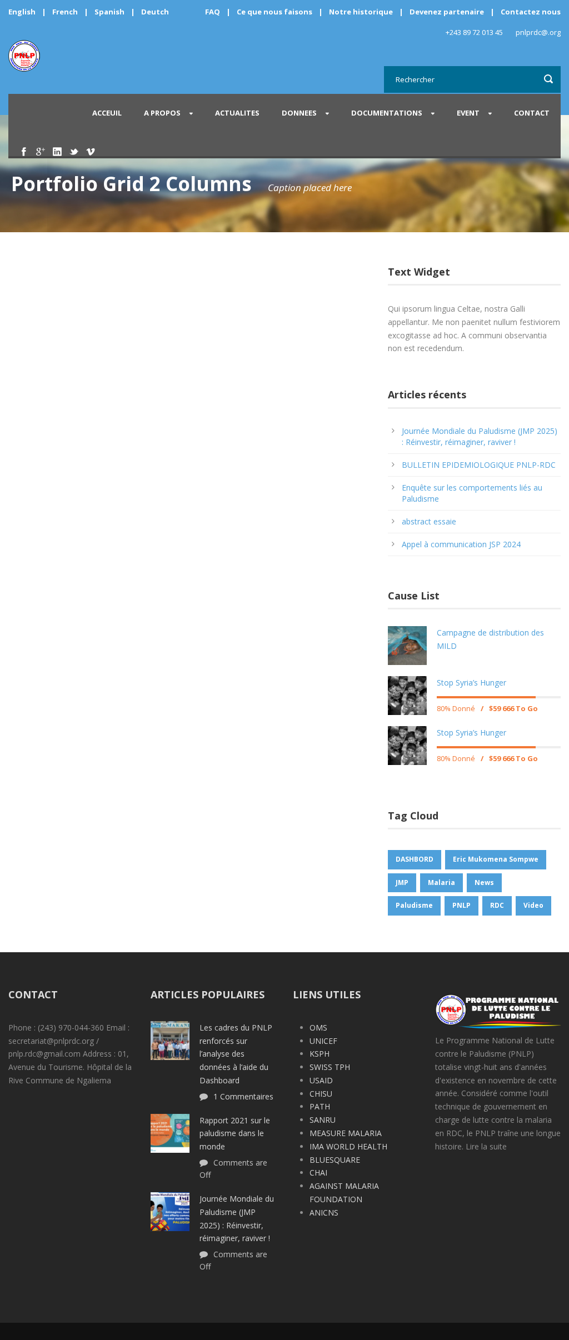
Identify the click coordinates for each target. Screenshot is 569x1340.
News (484, 882)
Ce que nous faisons (274, 12)
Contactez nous (531, 12)
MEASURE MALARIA (346, 1133)
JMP (402, 882)
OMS (318, 1027)
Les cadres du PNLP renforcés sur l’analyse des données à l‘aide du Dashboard (235, 1054)
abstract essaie (429, 521)
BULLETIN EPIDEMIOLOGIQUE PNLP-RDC (479, 464)
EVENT (468, 113)
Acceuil (107, 113)
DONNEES (299, 113)
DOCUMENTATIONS (386, 113)
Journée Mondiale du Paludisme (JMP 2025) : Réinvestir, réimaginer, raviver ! (479, 436)
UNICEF (323, 1041)
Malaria (441, 882)
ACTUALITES (237, 113)
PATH (320, 1106)
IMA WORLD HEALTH (348, 1146)
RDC (497, 905)
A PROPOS (162, 113)
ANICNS (324, 1212)
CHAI (318, 1172)
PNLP (461, 905)
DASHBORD (414, 859)
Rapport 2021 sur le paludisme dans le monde (234, 1133)
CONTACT (532, 113)
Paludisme (414, 905)
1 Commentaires (243, 1096)
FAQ (212, 12)
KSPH (320, 1053)
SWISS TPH (330, 1067)
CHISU (321, 1093)
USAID (321, 1080)
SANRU (323, 1119)
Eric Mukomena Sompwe (495, 859)
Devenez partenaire (448, 12)
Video (533, 905)
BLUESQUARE (335, 1159)
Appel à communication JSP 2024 (461, 544)
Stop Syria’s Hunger (471, 682)
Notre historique (361, 12)
